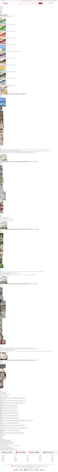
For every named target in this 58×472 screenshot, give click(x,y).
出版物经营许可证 (23, 466)
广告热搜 (5, 449)
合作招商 (15, 464)
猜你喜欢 (1, 17)
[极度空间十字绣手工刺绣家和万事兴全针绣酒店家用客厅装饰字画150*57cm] (9, 407)
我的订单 (28, 0)
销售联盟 (31, 464)
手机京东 (42, 0)
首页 (0, 14)
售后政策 (40, 457)
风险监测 (38, 464)
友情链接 (28, 464)
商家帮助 (19, 464)
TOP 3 (1, 275)
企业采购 (38, 0)
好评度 (2, 95)
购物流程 (3, 457)
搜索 (40, 3)
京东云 (32, 468)
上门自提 (15, 457)
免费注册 (25, 0)
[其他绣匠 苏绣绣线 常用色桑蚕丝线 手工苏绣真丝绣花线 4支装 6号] (3, 68)
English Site (48, 464)
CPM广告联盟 (1, 449)
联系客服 (3, 461)
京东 (8, 3)
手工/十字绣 (3, 14)
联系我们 (9, 464)
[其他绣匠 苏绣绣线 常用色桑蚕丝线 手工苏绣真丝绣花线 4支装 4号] (3, 61)
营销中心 (22, 464)
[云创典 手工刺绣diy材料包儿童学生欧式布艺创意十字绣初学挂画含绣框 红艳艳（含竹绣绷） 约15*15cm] (13, 402)
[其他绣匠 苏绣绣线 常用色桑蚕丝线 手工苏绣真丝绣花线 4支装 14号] (3, 54)
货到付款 (28, 457)
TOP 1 (1, 153)
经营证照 (39, 467)
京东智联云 (14, 449)
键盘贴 (1, 11)
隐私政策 (41, 464)
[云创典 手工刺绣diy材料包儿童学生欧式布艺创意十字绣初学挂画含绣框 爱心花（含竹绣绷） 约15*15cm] (13, 397)
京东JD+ (52, 461)
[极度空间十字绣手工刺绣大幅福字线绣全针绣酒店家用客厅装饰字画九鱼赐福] (9, 417)
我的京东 (31, 0)
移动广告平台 (10, 449)
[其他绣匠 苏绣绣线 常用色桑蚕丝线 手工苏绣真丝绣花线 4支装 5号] (3, 34)
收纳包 (1, 10)
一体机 (1, 9)
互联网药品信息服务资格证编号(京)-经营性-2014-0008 (32, 465)
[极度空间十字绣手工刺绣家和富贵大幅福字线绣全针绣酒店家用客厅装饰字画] (9, 412)
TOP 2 (1, 221)
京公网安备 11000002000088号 (16, 465)
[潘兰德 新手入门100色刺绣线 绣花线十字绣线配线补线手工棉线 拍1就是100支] (10, 422)
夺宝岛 (52, 457)
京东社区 (35, 464)
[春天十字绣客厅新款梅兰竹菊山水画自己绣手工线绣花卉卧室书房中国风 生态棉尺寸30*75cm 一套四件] (3, 157)
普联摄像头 (1, 8)
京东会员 (35, 0)
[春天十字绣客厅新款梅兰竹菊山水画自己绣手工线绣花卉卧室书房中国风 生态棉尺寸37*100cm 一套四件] (3, 279)
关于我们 (6, 464)
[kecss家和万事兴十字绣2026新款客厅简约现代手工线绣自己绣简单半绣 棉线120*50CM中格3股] (12, 432)
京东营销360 (7, 449)
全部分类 (1, 6)
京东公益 (44, 464)
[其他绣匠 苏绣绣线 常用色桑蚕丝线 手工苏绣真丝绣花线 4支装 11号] (3, 81)
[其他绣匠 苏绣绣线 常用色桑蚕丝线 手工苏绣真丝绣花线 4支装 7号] (3, 41)
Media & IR (52, 464)
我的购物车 (50, 3)
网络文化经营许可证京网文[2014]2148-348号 (31, 466)
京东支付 (30, 468)
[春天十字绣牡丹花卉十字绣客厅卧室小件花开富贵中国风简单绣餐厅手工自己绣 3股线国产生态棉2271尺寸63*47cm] (14, 427)
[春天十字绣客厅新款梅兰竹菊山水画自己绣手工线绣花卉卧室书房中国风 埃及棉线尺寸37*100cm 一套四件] (3, 225)
